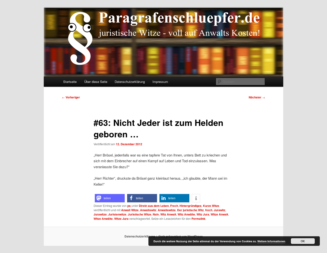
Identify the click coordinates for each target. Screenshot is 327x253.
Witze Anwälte (103, 218)
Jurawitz (219, 210)
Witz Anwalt (168, 214)
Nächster (257, 97)
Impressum (160, 81)
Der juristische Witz (190, 210)
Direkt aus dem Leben (154, 206)
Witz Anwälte (186, 214)
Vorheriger (71, 97)
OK (303, 241)
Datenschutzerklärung (130, 81)
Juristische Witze (139, 214)
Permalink (198, 218)
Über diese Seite (95, 81)
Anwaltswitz (148, 210)
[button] (110, 198)
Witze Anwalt (219, 214)
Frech (174, 206)
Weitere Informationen (271, 241)
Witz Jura (203, 214)
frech (208, 210)
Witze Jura (121, 218)
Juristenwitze (117, 214)
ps (129, 206)
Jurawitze (100, 214)
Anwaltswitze (167, 210)
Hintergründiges (191, 206)
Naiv (156, 214)
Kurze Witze (211, 206)
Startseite (70, 81)
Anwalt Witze (130, 210)
